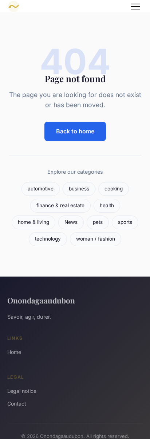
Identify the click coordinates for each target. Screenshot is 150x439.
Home (14, 352)
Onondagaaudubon (41, 300)
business (79, 189)
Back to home (75, 131)
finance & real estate (60, 205)
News (71, 222)
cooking (113, 189)
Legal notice (21, 391)
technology (48, 239)
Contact (16, 403)
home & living (33, 222)
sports (125, 222)
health (107, 205)
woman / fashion (95, 239)
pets (98, 222)
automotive (41, 189)
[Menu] (135, 6)
